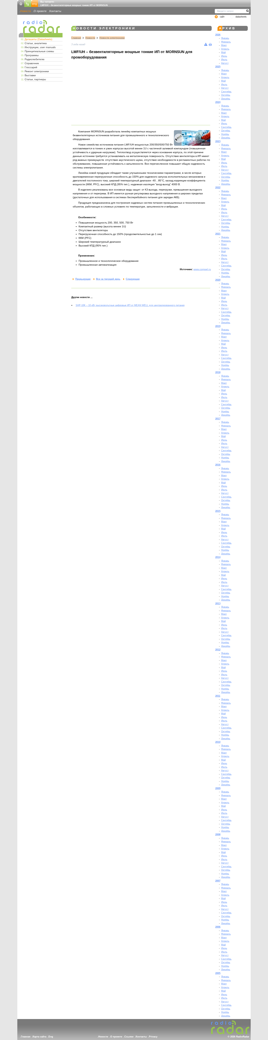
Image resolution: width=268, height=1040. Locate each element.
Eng (50, 1036)
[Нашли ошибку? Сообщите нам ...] (205, 44)
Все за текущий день (108, 279)
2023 (217, 141)
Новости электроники (112, 37)
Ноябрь (225, 134)
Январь (225, 38)
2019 (217, 326)
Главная (76, 37)
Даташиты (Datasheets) (38, 39)
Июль (224, 59)
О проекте (40, 11)
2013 (217, 603)
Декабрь (225, 98)
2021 (217, 233)
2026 (217, 34)
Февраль (226, 41)
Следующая (133, 279)
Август (225, 63)
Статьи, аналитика (36, 43)
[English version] (34, 3)
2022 (217, 187)
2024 (217, 102)
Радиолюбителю (34, 59)
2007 (217, 880)
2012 (217, 649)
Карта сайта (39, 1036)
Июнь (224, 56)
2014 (217, 557)
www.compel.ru (202, 269)
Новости (25, 11)
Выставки (30, 75)
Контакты (55, 11)
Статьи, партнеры (35, 79)
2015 (217, 511)
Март (224, 45)
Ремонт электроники (37, 71)
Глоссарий (31, 67)
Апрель (225, 49)
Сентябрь (226, 91)
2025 (217, 66)
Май (223, 52)
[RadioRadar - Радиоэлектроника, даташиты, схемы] (41, 26)
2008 (217, 834)
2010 (217, 742)
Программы (32, 55)
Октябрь (225, 95)
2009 (217, 788)
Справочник (32, 63)
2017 (217, 418)
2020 (217, 280)
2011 (217, 696)
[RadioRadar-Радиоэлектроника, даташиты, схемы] (20, 3)
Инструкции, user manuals (40, 47)
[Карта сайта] (27, 3)
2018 (217, 372)
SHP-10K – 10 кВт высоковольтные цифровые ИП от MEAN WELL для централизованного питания (130, 305)
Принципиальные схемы (39, 51)
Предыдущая (83, 279)
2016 (217, 464)
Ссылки (128, 1036)
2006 (217, 927)
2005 (217, 973)
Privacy (153, 1036)
